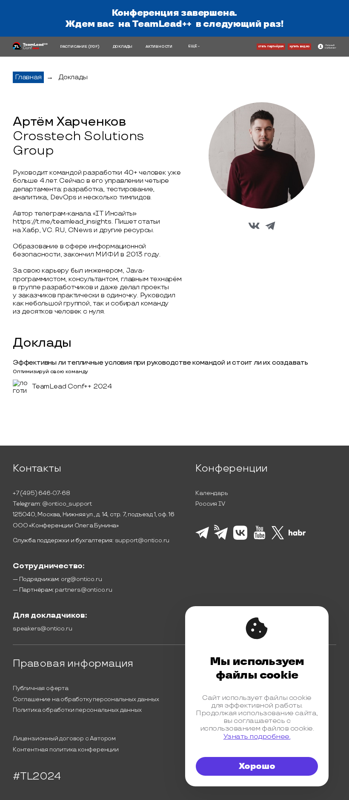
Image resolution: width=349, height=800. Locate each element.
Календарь (211, 493)
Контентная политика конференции (66, 749)
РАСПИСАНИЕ (73, 46)
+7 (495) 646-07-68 (41, 493)
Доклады (73, 77)
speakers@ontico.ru (42, 628)
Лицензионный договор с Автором (64, 738)
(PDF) (94, 46)
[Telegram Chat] (202, 537)
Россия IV (210, 504)
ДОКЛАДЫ (123, 46)
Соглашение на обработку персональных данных (86, 699)
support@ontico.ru (142, 540)
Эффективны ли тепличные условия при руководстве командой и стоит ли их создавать (160, 363)
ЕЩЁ (192, 46)
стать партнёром (270, 46)
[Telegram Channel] (221, 538)
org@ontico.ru (81, 579)
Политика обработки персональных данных (77, 710)
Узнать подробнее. (257, 736)
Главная (28, 77)
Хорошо (257, 766)
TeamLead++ (161, 24)
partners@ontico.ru (83, 590)
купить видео (300, 46)
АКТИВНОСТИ (159, 46)
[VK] (240, 538)
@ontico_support (67, 504)
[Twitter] (278, 538)
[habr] (297, 534)
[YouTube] (259, 538)
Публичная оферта (41, 688)
